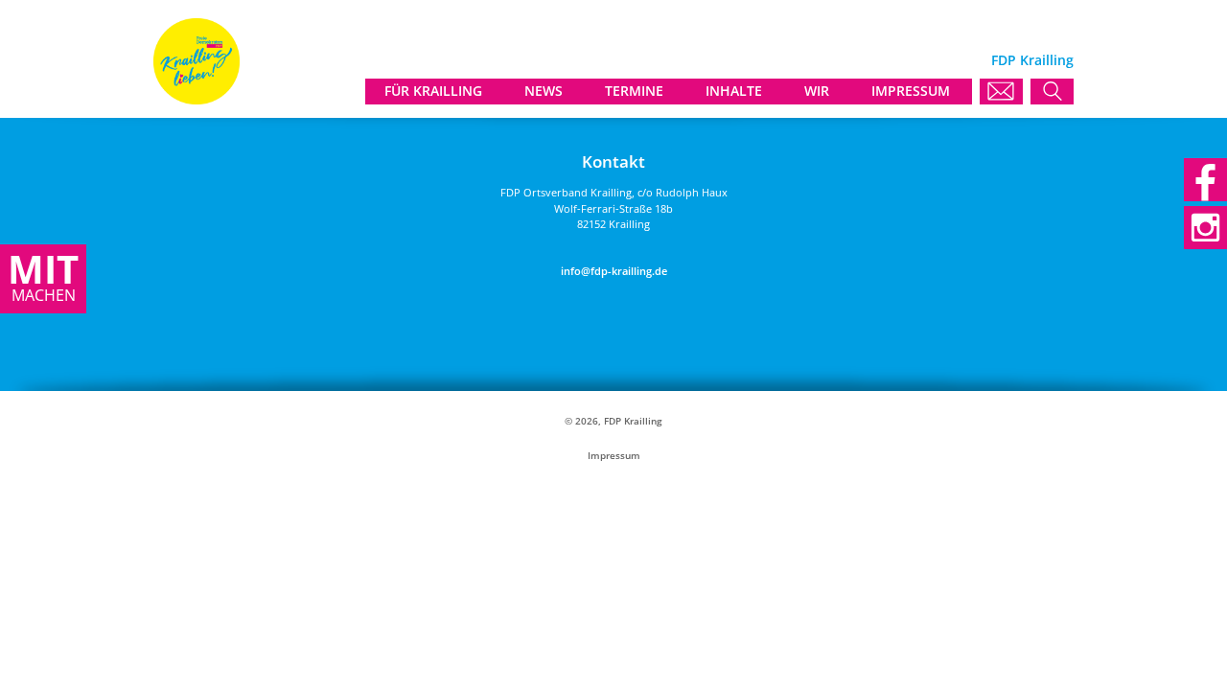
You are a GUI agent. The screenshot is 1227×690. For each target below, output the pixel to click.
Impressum (614, 455)
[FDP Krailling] (196, 99)
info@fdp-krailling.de (614, 271)
